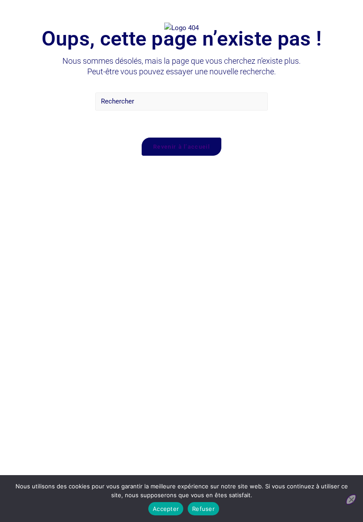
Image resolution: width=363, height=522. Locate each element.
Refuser (203, 508)
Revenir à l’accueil (181, 146)
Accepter (166, 508)
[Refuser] (351, 499)
